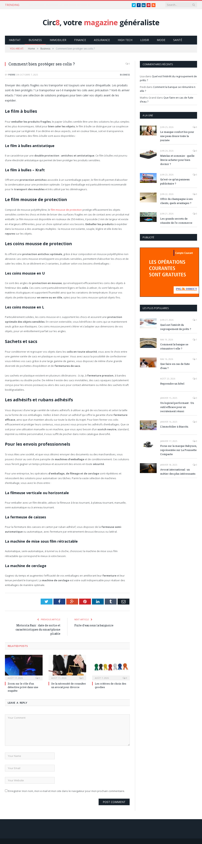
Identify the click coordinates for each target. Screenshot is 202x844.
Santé (177, 40)
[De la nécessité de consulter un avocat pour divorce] (67, 667)
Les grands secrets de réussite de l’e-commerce (176, 221)
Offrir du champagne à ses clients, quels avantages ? (176, 201)
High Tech (125, 40)
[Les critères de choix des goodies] (111, 667)
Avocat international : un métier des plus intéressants (177, 471)
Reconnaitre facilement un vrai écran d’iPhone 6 (59, 5)
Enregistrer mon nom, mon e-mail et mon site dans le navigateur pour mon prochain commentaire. (66, 791)
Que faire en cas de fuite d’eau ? (175, 366)
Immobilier (58, 40)
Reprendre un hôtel (172, 383)
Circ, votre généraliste (101, 22)
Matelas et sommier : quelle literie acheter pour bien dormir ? (177, 160)
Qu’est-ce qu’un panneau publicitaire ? (175, 181)
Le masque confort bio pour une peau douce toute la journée (177, 136)
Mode (161, 40)
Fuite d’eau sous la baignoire (93, 625)
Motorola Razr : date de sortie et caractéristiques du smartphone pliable (38, 629)
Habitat (15, 40)
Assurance (102, 40)
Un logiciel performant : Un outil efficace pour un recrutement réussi (177, 407)
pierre (11, 74)
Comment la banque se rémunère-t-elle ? (174, 346)
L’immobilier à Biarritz (174, 426)
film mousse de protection (66, 209)
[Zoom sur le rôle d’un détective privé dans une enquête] (24, 667)
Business (35, 40)
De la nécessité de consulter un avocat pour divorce (68, 685)
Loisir (144, 40)
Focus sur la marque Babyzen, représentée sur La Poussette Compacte (178, 450)
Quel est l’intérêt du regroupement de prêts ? (175, 327)
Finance (80, 40)
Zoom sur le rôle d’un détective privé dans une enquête (23, 687)
